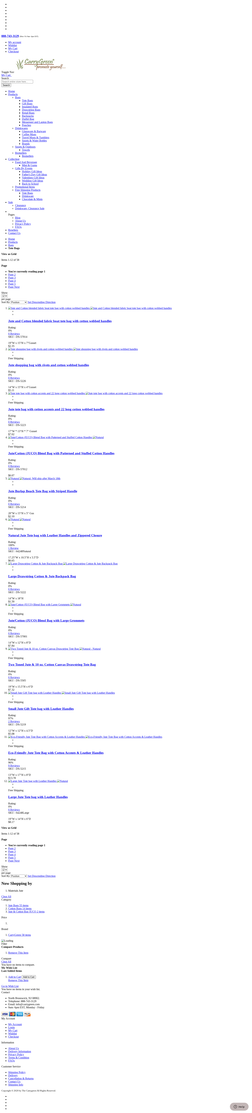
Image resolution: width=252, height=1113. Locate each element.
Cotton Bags (20, 908)
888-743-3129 (10, 36)
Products (13, 242)
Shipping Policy (17, 1072)
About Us (20, 220)
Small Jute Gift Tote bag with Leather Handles (41, 709)
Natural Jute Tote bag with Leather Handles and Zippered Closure (55, 535)
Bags (11, 245)
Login (11, 1027)
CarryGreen (19, 934)
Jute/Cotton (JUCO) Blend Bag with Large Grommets (46, 620)
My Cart (12, 48)
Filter (4, 943)
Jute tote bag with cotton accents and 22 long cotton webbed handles (56, 409)
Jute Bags (18, 905)
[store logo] (40, 72)
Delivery (13, 1075)
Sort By (5, 302)
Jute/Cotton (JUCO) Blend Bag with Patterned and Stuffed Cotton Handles (61, 453)
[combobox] (17, 81)
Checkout (13, 51)
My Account (15, 1024)
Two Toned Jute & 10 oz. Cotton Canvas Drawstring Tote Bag (52, 664)
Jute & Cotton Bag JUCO (26, 911)
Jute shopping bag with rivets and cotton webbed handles (48, 365)
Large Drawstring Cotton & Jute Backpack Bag (42, 576)
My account (14, 42)
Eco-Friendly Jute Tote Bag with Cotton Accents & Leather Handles (56, 753)
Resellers (13, 230)
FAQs (18, 226)
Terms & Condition (18, 1057)
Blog (17, 217)
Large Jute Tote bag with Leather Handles (38, 797)
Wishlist (12, 45)
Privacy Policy (23, 223)
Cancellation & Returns (21, 1078)
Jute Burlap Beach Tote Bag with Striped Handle (42, 491)
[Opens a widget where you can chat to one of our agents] (239, 1107)
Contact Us (14, 233)
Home (11, 238)
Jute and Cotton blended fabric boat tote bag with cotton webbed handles (60, 321)
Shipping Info (15, 1084)
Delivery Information (19, 1051)
